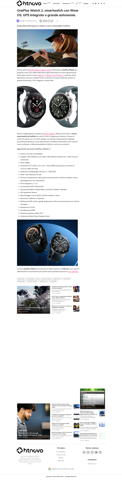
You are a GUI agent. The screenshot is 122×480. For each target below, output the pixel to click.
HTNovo (61, 476)
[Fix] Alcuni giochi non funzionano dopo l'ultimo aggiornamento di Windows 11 (88, 412)
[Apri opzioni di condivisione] (57, 21)
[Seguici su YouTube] (96, 452)
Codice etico (61, 460)
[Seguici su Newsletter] (92, 452)
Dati (38, 278)
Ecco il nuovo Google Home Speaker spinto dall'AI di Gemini (62, 297)
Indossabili (21, 281)
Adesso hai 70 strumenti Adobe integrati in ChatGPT (60, 424)
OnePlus (75, 271)
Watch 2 (41, 75)
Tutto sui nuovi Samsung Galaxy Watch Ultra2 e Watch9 (32, 308)
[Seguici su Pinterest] (100, 452)
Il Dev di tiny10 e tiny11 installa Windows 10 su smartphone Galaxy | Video (62, 405)
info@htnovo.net (92, 463)
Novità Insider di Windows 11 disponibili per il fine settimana (88, 434)
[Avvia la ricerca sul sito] (104, 3)
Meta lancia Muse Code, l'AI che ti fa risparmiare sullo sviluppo (62, 433)
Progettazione (32, 281)
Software (53, 281)
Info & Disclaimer (61, 452)
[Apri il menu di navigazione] (93, 3)
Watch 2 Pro (51, 75)
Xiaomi (61, 75)
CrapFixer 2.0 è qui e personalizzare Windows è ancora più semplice (90, 403)
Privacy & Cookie (61, 455)
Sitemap (61, 458)
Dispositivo (57, 278)
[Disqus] (48, 336)
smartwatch (43, 281)
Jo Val (22, 21)
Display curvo (46, 278)
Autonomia (30, 278)
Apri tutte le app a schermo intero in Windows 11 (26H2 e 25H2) (88, 424)
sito (69, 271)
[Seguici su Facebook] (98, 3)
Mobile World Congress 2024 (39, 70)
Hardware (66, 278)
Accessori (21, 278)
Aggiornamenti (23, 430)
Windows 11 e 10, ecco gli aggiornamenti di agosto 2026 (30, 434)
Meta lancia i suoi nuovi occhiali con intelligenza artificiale (62, 306)
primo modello (49, 134)
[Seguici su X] (101, 3)
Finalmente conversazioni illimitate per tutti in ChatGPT (61, 415)
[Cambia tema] (96, 3)
